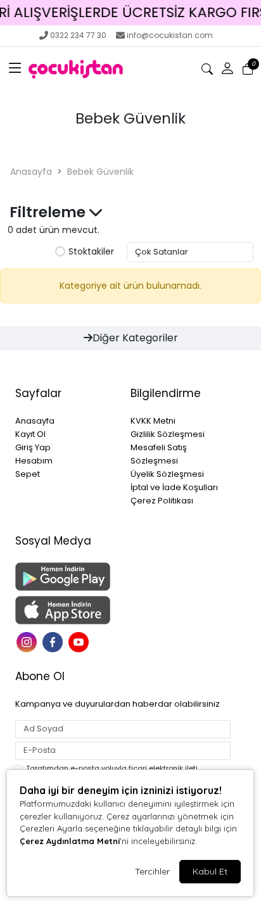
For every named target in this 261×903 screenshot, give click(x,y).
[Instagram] (28, 641)
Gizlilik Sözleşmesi (167, 434)
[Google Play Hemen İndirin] (65, 576)
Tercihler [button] (152, 871)
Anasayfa (31, 171)
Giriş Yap (33, 447)
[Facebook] (54, 641)
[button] (15, 69)
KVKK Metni (152, 421)
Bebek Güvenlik (100, 171)
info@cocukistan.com (170, 35)
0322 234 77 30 (78, 35)
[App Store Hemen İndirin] (65, 610)
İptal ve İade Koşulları (174, 487)
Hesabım (34, 461)
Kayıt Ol (30, 434)
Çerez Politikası (161, 501)
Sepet (27, 474)
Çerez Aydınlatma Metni (70, 841)
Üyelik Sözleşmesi (167, 474)
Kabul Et (210, 871)
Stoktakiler (91, 252)
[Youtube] (80, 641)
